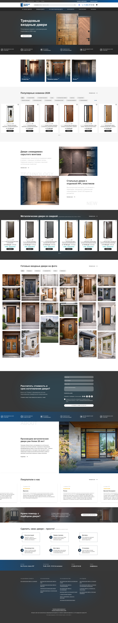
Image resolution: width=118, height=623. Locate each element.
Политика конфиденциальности (59, 609)
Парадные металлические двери (48, 588)
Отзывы (42, 1)
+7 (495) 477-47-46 (76, 566)
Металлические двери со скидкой (29, 581)
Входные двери (40, 9)
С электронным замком (65, 594)
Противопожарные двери (56, 9)
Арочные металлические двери (67, 600)
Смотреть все (26, 35)
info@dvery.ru (93, 566)
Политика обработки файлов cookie (59, 610)
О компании (23, 1)
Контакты (93, 9)
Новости (37, 1)
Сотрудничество (30, 1)
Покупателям (82, 9)
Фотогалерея (70, 9)
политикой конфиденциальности (86, 400)
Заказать (10, 130)
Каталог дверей (28, 9)
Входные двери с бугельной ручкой (68, 592)
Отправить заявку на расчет (78, 405)
